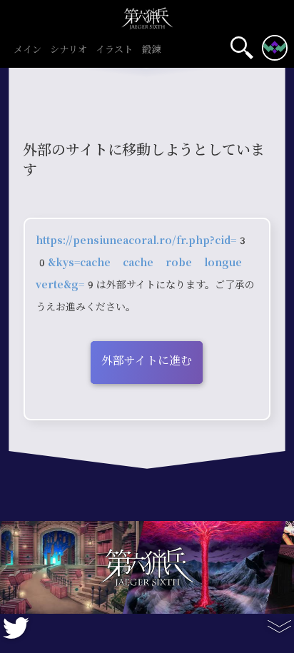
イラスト (114, 50)
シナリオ (68, 50)
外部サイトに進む (146, 361)
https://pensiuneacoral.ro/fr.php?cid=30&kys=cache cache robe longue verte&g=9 (142, 262)
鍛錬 (151, 50)
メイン (27, 50)
